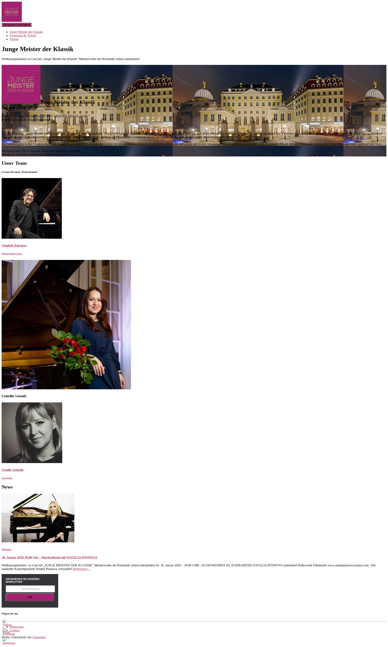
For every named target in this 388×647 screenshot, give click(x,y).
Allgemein (6, 549)
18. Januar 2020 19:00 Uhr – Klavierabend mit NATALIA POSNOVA (49, 557)
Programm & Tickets (23, 35)
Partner (14, 39)
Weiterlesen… (81, 569)
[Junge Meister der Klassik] (12, 20)
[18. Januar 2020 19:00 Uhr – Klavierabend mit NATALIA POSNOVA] (38, 541)
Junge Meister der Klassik (26, 32)
